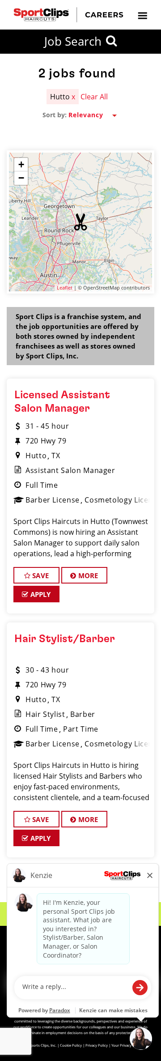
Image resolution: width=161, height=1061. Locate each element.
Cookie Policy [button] (71, 1045)
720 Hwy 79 (45, 440)
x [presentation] (73, 97)
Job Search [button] (73, 41)
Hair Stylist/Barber (64, 639)
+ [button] (21, 164)
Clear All (94, 97)
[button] (80, 221)
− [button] (21, 177)
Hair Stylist (45, 714)
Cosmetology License (123, 499)
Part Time (80, 728)
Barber (82, 714)
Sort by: (54, 115)
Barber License (52, 499)
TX (55, 455)
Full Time (41, 485)
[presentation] (142, 15)
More (87, 575)
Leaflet (64, 287)
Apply (40, 594)
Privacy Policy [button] (96, 1045)
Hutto (36, 455)
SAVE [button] (39, 575)
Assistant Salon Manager (70, 470)
